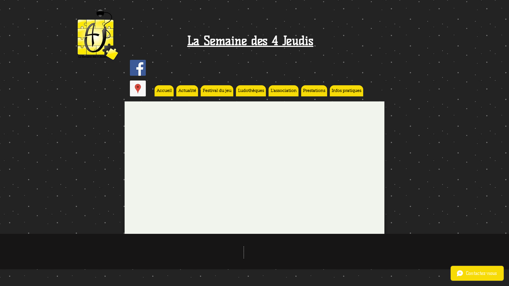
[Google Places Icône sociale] (138, 88)
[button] (251, 90)
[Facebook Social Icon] (138, 68)
